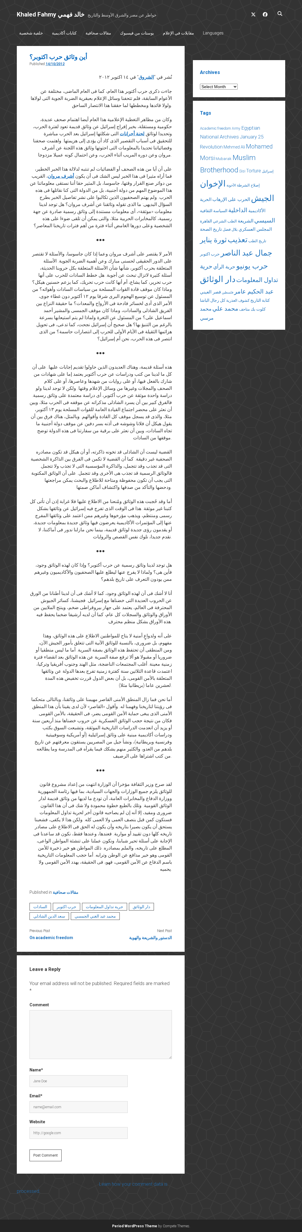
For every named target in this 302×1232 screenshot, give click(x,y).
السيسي (264, 220)
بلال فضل (230, 229)
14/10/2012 (55, 64)
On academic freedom (51, 937)
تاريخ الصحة (211, 229)
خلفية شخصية (31, 33)
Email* (35, 1096)
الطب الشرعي (225, 221)
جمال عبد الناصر (246, 252)
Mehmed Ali (234, 147)
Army (236, 128)
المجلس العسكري (255, 229)
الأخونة (231, 185)
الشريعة (245, 221)
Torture (253, 171)
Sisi (242, 171)
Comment (39, 1004)
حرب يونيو (252, 266)
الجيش (262, 198)
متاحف (244, 309)
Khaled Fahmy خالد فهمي (51, 14)
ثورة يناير (213, 240)
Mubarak (224, 158)
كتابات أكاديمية (64, 33)
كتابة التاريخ (260, 300)
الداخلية (237, 210)
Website (37, 1121)
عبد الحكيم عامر (254, 291)
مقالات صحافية (98, 33)
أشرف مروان (61, 176)
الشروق (146, 77)
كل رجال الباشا (212, 300)
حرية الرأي (224, 267)
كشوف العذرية (238, 300)
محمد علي (225, 308)
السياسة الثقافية (213, 210)
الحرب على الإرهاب (231, 199)
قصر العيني (210, 292)
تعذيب (237, 239)
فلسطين (227, 292)
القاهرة (206, 221)
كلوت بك (258, 309)
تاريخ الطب (257, 241)
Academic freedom (215, 128)
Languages (213, 33)
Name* (36, 1070)
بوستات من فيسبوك (137, 33)
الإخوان (213, 184)
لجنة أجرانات (132, 133)
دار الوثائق (141, 906)
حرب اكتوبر (66, 906)
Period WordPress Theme (134, 1226)
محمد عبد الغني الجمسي (95, 916)
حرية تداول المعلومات (104, 906)
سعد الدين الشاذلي (49, 916)
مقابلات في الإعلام (178, 33)
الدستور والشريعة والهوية (150, 937)
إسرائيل (267, 171)
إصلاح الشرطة (248, 185)
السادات (40, 906)
